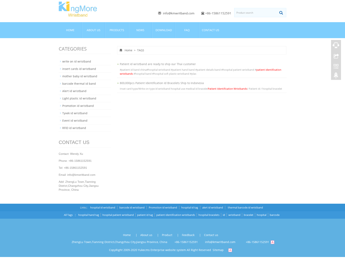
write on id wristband (76, 61)
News (140, 30)
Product (167, 235)
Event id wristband (74, 120)
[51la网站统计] (274, 242)
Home (70, 30)
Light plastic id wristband (79, 98)
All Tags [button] (68, 215)
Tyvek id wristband (74, 113)
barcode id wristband (132, 207)
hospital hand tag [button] (88, 215)
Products (117, 30)
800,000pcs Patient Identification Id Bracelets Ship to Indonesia (162, 83)
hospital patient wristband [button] (118, 215)
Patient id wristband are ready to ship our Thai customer (158, 64)
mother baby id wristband (79, 76)
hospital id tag (189, 207)
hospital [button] (261, 215)
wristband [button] (234, 215)
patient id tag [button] (145, 215)
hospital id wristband (102, 207)
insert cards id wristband (79, 69)
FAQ (187, 30)
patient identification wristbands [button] (175, 215)
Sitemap (218, 250)
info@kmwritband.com (178, 13)
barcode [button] (275, 215)
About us (93, 30)
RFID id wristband (74, 128)
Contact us (210, 30)
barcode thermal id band (79, 83)
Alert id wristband (74, 91)
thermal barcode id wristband (245, 207)
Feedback (188, 235)
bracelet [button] (248, 215)
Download (164, 30)
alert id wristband (212, 207)
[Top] (336, 76)
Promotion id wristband (78, 106)
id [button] (224, 215)
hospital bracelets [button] (208, 215)
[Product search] (281, 12)
